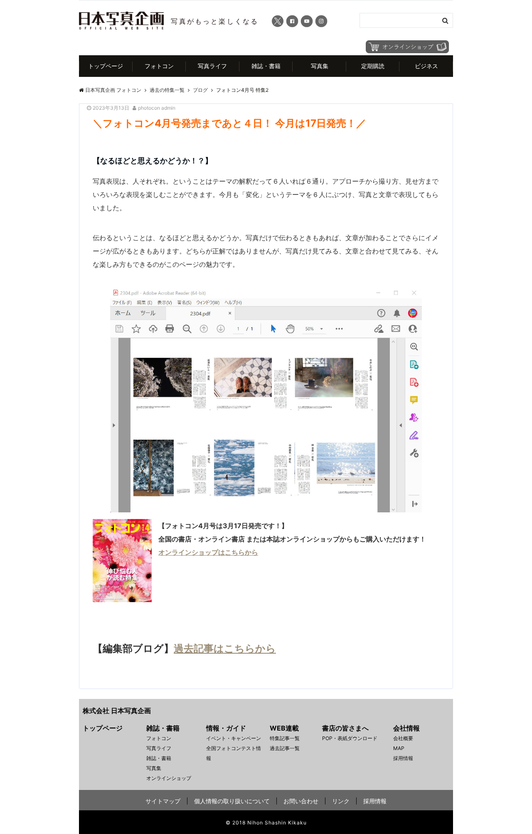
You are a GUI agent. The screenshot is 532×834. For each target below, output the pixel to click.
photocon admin (156, 108)
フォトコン (159, 65)
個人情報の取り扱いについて (232, 800)
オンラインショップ (168, 778)
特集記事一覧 (285, 738)
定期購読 (372, 65)
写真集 (319, 65)
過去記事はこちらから (225, 648)
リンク (341, 800)
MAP (398, 748)
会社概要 (403, 738)
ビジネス (426, 65)
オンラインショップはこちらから (208, 552)
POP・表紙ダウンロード (349, 738)
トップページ (105, 65)
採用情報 (403, 758)
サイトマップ (162, 800)
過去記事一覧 (285, 748)
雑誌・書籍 (266, 65)
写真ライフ (212, 65)
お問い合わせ (300, 800)
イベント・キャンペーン (233, 738)
